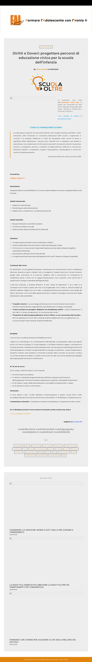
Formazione (46, 47)
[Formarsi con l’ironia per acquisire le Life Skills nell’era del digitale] (46, 615)
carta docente (36, 445)
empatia (58, 449)
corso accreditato (40, 449)
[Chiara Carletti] (46, 19)
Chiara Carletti (41, 69)
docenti (50, 449)
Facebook (77, 422)
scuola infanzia (30, 455)
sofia (64, 455)
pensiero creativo (64, 452)
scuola (74, 452)
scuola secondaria (54, 455)
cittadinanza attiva (70, 445)
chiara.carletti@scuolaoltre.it (20, 414)
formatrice (75, 449)
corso (31, 449)
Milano (48, 452)
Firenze (66, 449)
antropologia (18, 445)
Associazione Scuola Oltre (70, 102)
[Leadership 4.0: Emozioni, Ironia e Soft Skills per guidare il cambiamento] (46, 505)
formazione (18, 452)
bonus (27, 445)
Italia (41, 452)
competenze (16, 449)
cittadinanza (58, 445)
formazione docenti (30, 452)
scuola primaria (41, 455)
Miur (54, 452)
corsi (25, 449)
